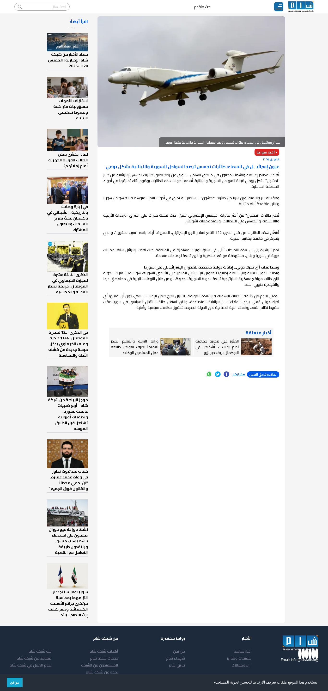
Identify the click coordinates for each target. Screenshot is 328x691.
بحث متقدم (202, 6)
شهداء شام (175, 658)
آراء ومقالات (242, 665)
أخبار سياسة (243, 651)
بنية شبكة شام (40, 651)
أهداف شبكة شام (104, 651)
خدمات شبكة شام (104, 658)
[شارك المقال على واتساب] (209, 374)
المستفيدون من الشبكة (99, 665)
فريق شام (177, 665)
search (20, 7)
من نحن (179, 651)
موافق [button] (14, 682)
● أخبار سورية (266, 152)
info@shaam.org (304, 659)
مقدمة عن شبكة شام (34, 658)
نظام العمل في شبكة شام (30, 665)
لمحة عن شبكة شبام (102, 672)
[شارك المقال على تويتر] (217, 374)
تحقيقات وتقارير (239, 658)
